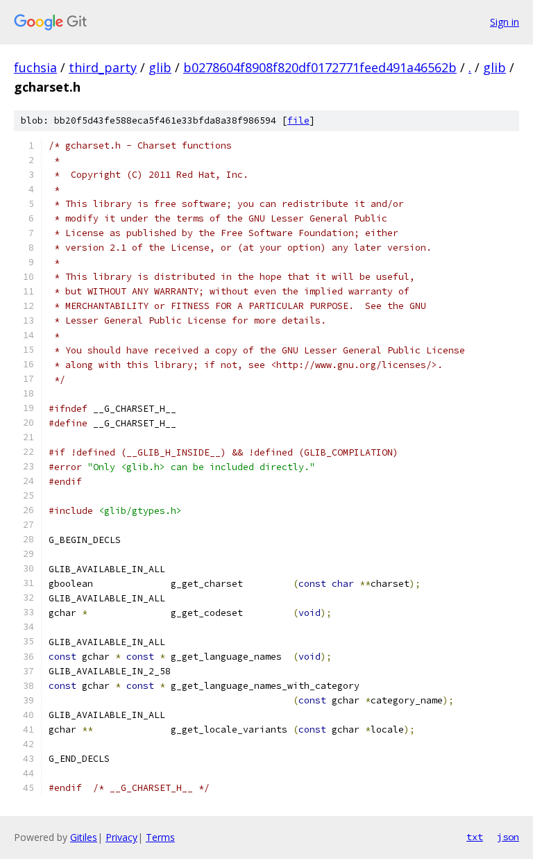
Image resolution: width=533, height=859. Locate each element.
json (508, 837)
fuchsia (35, 67)
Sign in (504, 21)
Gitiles (83, 837)
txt (474, 837)
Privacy (121, 837)
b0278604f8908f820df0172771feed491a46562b (320, 67)
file (298, 120)
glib (160, 67)
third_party (103, 67)
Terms (160, 837)
